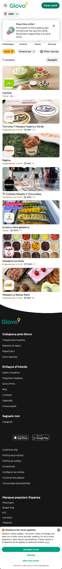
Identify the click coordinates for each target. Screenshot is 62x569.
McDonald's (8, 502)
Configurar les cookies (13, 472)
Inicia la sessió (9, 406)
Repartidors (8, 351)
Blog (4, 389)
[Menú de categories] (5, 5)
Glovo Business (9, 356)
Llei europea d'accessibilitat (16, 483)
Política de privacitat (12, 455)
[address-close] (54, 26)
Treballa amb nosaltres (13, 340)
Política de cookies (11, 460)
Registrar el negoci (11, 345)
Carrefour (7, 517)
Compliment (8, 466)
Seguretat (7, 400)
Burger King (8, 507)
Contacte (7, 395)
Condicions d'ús (10, 449)
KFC (4, 512)
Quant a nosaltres (11, 372)
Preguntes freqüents (12, 378)
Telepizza (7, 522)
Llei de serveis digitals (13, 477)
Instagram (7, 421)
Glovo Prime (8, 383)
